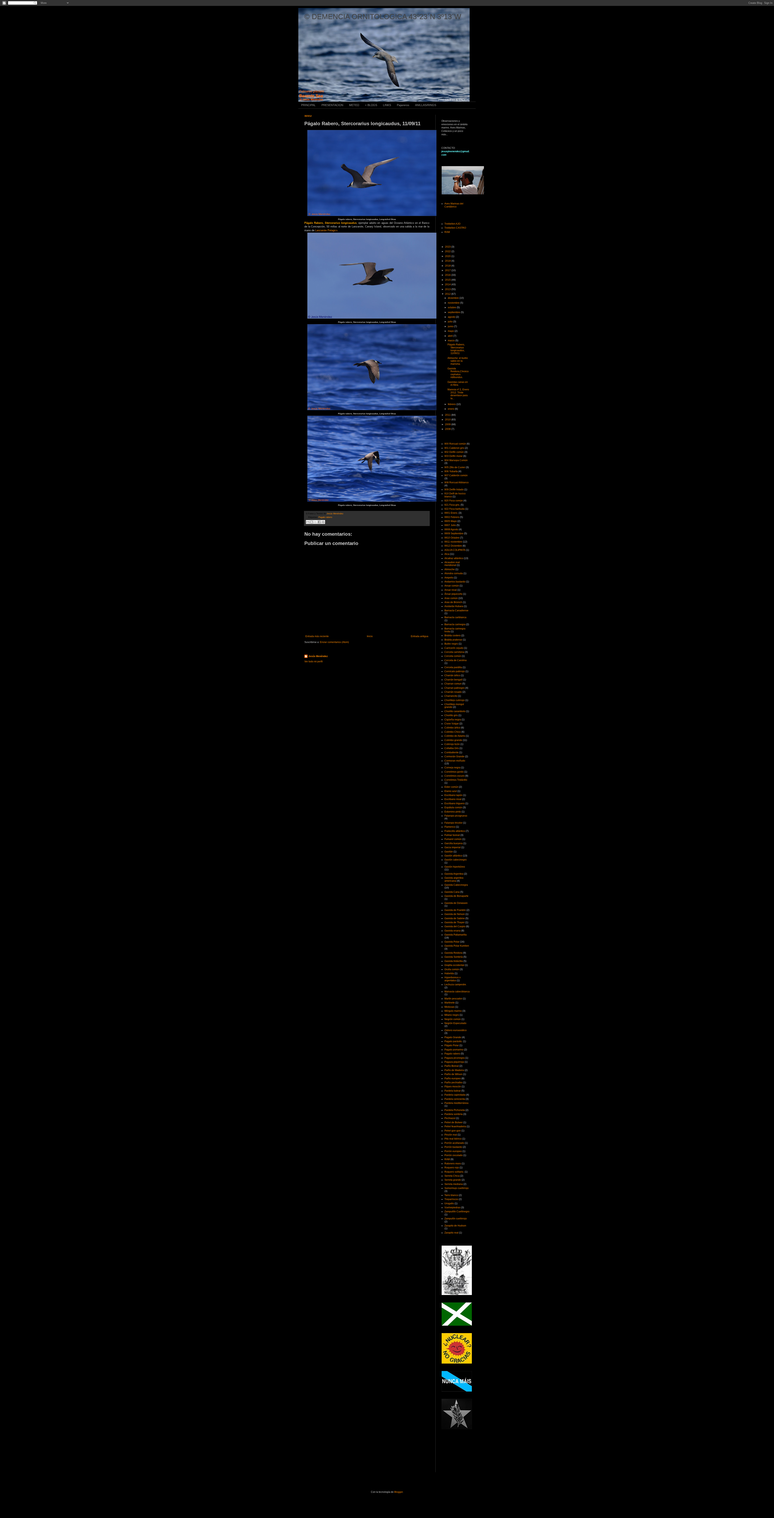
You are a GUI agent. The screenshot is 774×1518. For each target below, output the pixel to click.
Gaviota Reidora (453, 952)
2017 (448, 270)
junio (451, 326)
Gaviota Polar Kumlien (456, 945)
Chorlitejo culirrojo (454, 700)
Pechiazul (449, 1118)
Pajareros (403, 105)
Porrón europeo (453, 1151)
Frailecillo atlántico (454, 831)
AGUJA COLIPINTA (454, 550)
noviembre (454, 302)
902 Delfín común (454, 452)
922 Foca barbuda (454, 508)
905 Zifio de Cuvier (454, 467)
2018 (448, 265)
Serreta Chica (452, 1175)
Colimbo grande (453, 740)
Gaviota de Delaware (456, 903)
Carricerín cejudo (453, 648)
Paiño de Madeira (454, 1070)
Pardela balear (452, 1090)
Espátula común (453, 807)
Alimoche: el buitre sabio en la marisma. (457, 361)
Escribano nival (452, 799)
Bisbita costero (452, 635)
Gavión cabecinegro (455, 859)
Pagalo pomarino (453, 1049)
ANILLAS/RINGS (425, 105)
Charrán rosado (453, 692)
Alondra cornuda (453, 573)
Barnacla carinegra (454, 624)
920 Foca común (453, 500)
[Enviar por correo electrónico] (308, 522)
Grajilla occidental (454, 965)
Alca (446, 554)
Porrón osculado (453, 1155)
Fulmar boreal (452, 835)
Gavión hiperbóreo (454, 866)
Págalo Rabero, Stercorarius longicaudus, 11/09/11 (456, 349)
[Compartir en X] (315, 522)
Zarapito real (451, 1232)
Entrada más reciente (317, 636)
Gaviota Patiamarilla (455, 934)
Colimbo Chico (452, 731)
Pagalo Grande (452, 1037)
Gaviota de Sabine (454, 918)
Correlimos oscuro (454, 775)
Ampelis (448, 577)
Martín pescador (453, 998)
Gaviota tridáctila (453, 961)
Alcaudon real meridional (452, 564)
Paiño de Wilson (453, 1074)
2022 (448, 251)
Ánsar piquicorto (453, 594)
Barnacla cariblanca (455, 617)
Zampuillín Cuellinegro (456, 1211)
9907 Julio (450, 525)
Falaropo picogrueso (455, 815)
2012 (448, 294)
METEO (354, 105)
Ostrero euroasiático (455, 1030)
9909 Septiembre (453, 533)
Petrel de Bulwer (453, 1122)
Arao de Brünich (453, 602)
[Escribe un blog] (312, 522)
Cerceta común (452, 656)
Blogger (398, 1492)
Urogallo (449, 1203)
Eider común (451, 787)
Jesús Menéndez (318, 656)
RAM (447, 232)
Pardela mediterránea (456, 1103)
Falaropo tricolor (453, 822)
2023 (448, 246)
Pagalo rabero (325, 517)
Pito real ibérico (453, 1138)
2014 (448, 284)
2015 (448, 279)
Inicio (370, 636)
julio (450, 321)
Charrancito (450, 696)
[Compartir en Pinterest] (323, 522)
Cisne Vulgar (451, 723)
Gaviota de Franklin (455, 910)
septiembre (454, 312)
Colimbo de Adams (454, 736)
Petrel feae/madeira (455, 1126)
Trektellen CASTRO (455, 227)
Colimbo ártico (452, 727)
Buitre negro (451, 643)
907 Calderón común (456, 475)
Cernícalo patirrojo (454, 671)
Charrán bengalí (453, 679)
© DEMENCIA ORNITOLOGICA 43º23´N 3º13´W (382, 17)
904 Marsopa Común (456, 460)
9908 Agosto (451, 529)
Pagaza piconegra (454, 1057)
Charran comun (453, 683)
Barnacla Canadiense (456, 610)
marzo (451, 340)
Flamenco (449, 826)
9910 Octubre (451, 537)
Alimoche (449, 569)
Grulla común (451, 969)
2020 (448, 256)
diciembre (453, 298)
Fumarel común (453, 839)
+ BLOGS (371, 105)
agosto (452, 317)
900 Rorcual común (455, 443)
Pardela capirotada (454, 1094)
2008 (448, 429)
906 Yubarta (451, 471)
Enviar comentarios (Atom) (334, 642)
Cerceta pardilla (453, 667)
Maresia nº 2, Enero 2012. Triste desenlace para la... (458, 394)
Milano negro (451, 1015)
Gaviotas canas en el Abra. (457, 383)
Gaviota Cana (452, 892)
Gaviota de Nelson (454, 914)
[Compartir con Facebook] (319, 522)
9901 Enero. (451, 513)
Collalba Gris (451, 748)
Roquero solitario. (454, 1171)
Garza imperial (452, 847)
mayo (451, 331)
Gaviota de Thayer (454, 922)
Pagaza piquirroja (454, 1062)
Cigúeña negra (452, 719)
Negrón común (452, 1019)
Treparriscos (451, 1199)
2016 (448, 275)
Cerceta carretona (454, 652)
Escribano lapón (453, 795)
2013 (448, 289)
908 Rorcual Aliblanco (456, 482)
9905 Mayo (450, 521)
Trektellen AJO (452, 223)
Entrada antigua (419, 636)
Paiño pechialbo (453, 1082)
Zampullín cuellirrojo (455, 1218)
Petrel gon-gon (452, 1130)
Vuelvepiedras (452, 1207)
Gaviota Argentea (453, 873)
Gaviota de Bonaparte (456, 896)
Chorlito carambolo (454, 711)
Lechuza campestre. (455, 984)
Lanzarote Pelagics (326, 230)
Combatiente (451, 752)
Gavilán (448, 851)
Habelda (449, 973)
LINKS (387, 105)
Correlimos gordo (454, 771)
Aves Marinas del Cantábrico (453, 205)
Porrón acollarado (454, 1143)
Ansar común (451, 585)
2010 (448, 419)
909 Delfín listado (454, 489)
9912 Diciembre (453, 545)
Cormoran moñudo (454, 760)
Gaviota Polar (451, 941)
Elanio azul (450, 791)
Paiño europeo (452, 1078)
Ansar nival (450, 590)
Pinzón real (450, 1134)
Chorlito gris (451, 715)
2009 (448, 424)
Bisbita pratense (453, 639)
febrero (452, 404)
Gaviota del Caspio (454, 926)
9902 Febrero (451, 517)
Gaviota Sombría (453, 956)
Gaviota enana (452, 930)
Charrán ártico (452, 675)
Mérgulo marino (453, 1011)
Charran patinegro (454, 688)
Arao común (451, 598)
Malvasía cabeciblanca (457, 991)
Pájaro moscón (452, 1086)
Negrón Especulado (455, 1023)
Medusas (449, 1006)
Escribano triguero (454, 803)
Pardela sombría (453, 1114)
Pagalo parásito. (453, 1041)
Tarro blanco (451, 1195)
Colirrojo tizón (452, 744)
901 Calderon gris (454, 448)
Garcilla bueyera (453, 843)
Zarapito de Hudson (455, 1225)
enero (451, 408)
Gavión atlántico (453, 855)
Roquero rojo (451, 1167)
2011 (448, 415)
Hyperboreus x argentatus (452, 979)
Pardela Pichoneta (454, 1110)
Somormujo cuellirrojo (456, 1188)
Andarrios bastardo (454, 581)
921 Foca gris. (452, 504)
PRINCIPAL (308, 105)
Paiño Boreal (451, 1066)
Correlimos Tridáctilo (455, 779)
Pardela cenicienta (454, 1099)
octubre (452, 307)
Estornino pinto (452, 811)
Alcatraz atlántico (453, 558)
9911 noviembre (453, 541)
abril (450, 335)
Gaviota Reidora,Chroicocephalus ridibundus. (458, 373)
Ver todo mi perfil (313, 661)
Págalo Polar (451, 1045)
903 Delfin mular (453, 456)
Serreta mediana (453, 1184)
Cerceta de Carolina (455, 660)
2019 (448, 260)
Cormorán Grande (454, 756)
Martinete (449, 1002)
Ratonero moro (452, 1163)
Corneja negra (452, 767)
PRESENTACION (332, 105)
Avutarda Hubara (453, 606)
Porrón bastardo (453, 1147)
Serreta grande (452, 1179)
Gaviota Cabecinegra (456, 885)
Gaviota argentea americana (453, 879)
